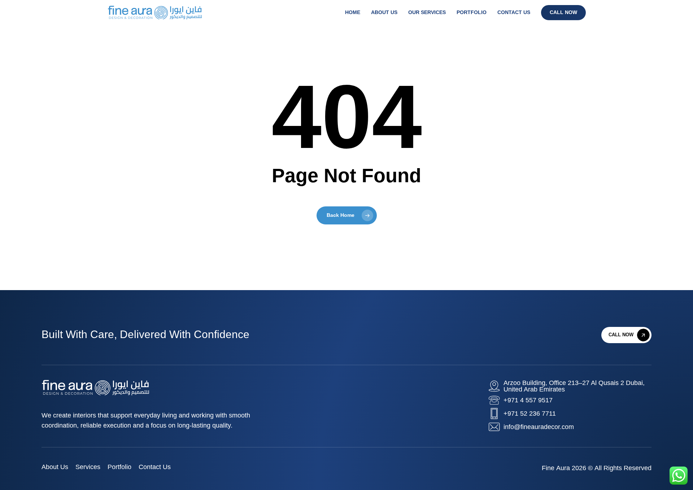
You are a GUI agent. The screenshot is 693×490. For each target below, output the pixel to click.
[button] (629, 335)
